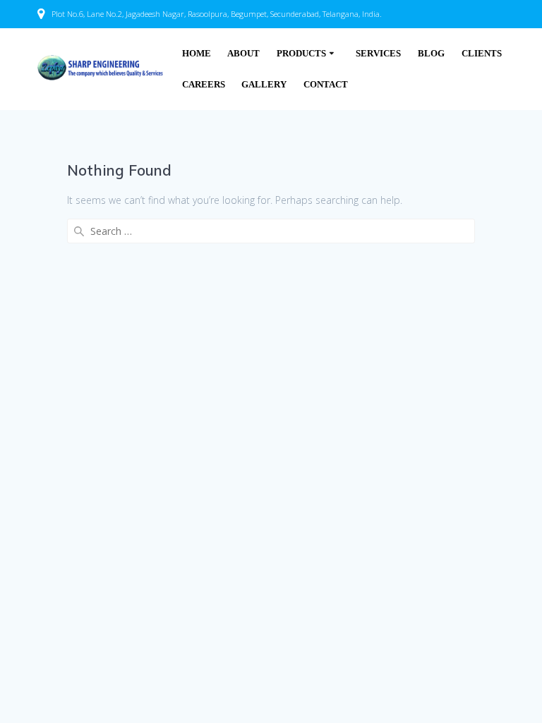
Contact (325, 85)
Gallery (264, 85)
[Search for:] (270, 231)
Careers (203, 85)
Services (378, 54)
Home (196, 54)
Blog (431, 54)
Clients (482, 54)
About (243, 54)
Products (301, 54)
